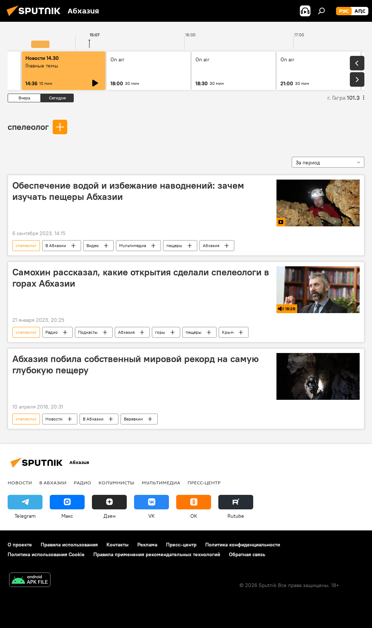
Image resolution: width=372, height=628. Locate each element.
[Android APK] (29, 580)
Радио (51, 332)
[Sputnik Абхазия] (36, 17)
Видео (92, 245)
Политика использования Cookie (46, 554)
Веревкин (133, 419)
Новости (53, 419)
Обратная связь (247, 554)
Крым (228, 332)
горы (160, 332)
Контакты (117, 544)
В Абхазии (55, 245)
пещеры (174, 245)
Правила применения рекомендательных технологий (156, 554)
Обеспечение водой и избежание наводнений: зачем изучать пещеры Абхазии (128, 191)
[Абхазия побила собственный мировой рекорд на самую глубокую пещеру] (318, 376)
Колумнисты (116, 482)
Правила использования (69, 544)
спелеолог (28, 126)
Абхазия (211, 245)
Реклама (147, 544)
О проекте (20, 544)
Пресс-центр (204, 482)
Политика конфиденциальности (242, 544)
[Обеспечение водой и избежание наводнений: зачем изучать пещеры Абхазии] (318, 203)
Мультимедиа (132, 245)
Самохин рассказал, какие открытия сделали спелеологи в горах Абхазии (140, 277)
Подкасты (88, 332)
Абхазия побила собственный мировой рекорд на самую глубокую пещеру (135, 364)
